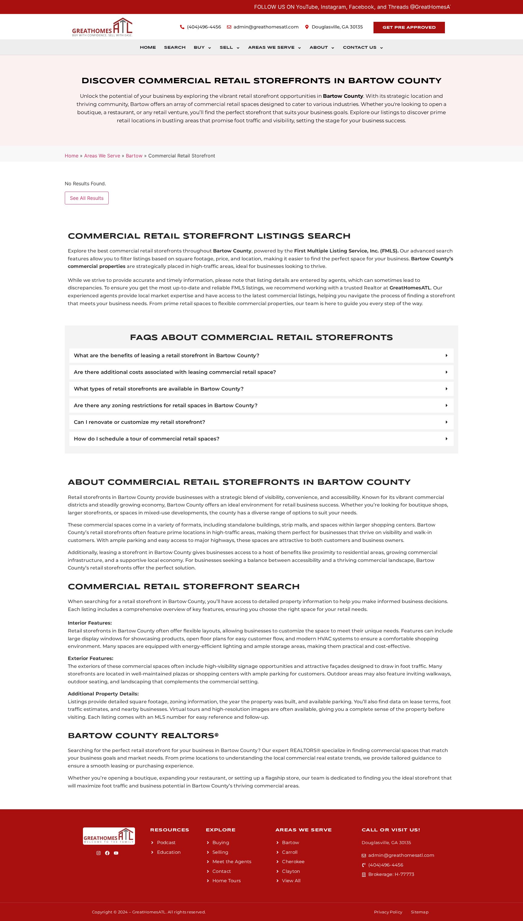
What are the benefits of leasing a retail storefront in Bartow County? (166, 355)
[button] (261, 355)
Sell (226, 48)
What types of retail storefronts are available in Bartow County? (159, 389)
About (319, 48)
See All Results (87, 198)
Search (175, 48)
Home (148, 48)
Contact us (360, 48)
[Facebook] (107, 853)
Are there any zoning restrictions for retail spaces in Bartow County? (166, 405)
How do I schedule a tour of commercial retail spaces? (146, 439)
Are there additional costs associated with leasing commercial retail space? (175, 372)
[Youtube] (116, 853)
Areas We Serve (271, 48)
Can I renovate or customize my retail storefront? (139, 422)
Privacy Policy (388, 911)
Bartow (134, 156)
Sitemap (420, 911)
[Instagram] (98, 853)
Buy (199, 48)
